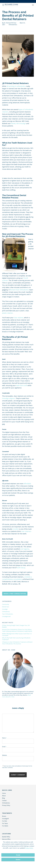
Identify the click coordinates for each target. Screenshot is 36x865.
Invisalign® (5, 818)
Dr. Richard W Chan (10, 23)
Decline (18, 859)
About (4, 795)
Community (5, 604)
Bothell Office (6, 836)
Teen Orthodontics (7, 614)
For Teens (5, 823)
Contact (4, 800)
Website (4, 755)
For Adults (5, 826)
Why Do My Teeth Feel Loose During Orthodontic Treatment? (16, 638)
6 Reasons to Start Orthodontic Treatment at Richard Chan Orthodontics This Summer (17, 643)
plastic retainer (7, 313)
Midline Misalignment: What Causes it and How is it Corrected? (17, 634)
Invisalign (5, 609)
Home (4, 793)
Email (4, 746)
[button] (33, 5)
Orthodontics (13, 25)
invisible (15, 529)
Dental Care (5, 607)
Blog (3, 798)
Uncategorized (6, 616)
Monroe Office (6, 839)
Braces (4, 816)
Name (4, 738)
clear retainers (26, 531)
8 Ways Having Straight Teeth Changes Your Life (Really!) (16, 626)
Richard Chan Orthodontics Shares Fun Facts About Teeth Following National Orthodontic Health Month (17, 630)
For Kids (4, 821)
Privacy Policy (29, 848)
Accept (18, 855)
